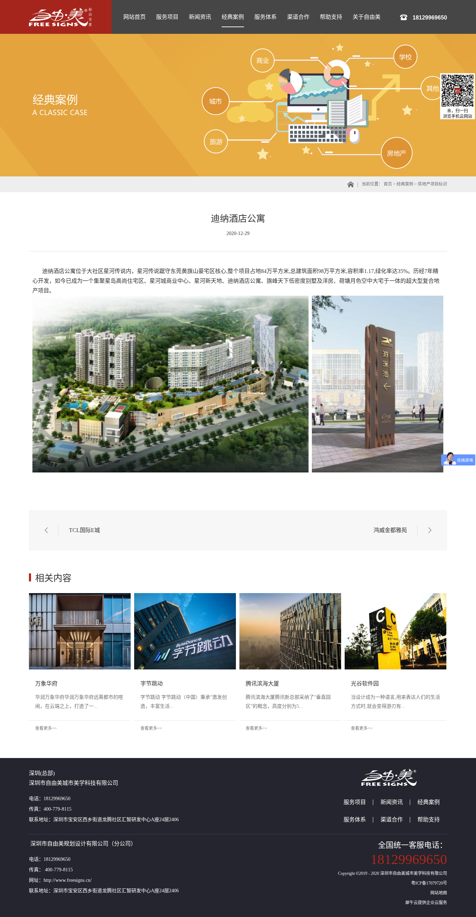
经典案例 (405, 184)
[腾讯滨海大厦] (290, 595)
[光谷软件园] (395, 595)
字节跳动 (151, 684)
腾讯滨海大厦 (262, 684)
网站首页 (134, 17)
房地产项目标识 (432, 184)
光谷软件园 (365, 684)
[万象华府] (80, 595)
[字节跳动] (185, 595)
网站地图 (437, 893)
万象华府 (46, 684)
